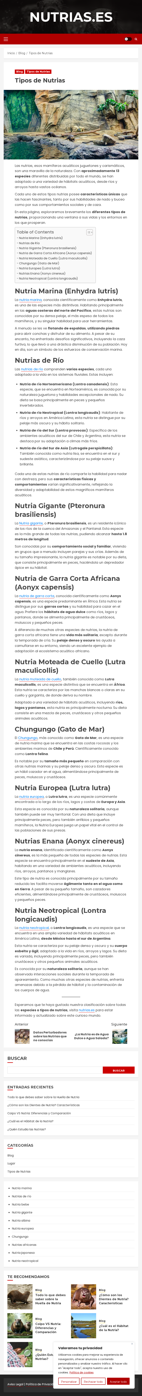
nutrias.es (87, 1010)
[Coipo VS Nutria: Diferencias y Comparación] (20, 1325)
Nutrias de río (21, 1196)
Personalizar (69, 1381)
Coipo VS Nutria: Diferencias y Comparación (39, 1113)
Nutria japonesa (23, 1253)
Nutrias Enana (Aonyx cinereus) (42, 273)
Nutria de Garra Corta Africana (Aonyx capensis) (55, 253)
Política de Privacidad (41, 1384)
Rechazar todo (93, 1381)
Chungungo (28, 737)
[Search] (136, 39)
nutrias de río (32, 369)
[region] (94, 1365)
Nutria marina (22, 1188)
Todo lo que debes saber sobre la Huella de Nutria (43, 1097)
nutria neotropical (34, 927)
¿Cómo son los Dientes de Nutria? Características (43, 1105)
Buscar (17, 1058)
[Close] (132, 1344)
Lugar (11, 1163)
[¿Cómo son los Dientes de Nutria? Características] (83, 1296)
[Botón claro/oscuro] (128, 39)
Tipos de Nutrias (38, 71)
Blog (19, 71)
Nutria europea (23, 1228)
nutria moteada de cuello (40, 679)
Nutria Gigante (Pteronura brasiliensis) (47, 248)
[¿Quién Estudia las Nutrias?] (20, 1354)
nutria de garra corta (36, 596)
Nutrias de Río (29, 243)
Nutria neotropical (25, 1261)
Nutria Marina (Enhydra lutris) (41, 238)
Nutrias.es (71, 17)
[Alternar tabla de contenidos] (88, 232)
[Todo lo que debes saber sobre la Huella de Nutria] (20, 1296)
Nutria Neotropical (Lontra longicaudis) (48, 278)
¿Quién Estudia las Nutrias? (26, 1129)
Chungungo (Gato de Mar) (39, 263)
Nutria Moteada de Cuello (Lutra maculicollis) (53, 258)
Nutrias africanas (24, 1245)
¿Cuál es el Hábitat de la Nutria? (30, 1121)
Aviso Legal (15, 1384)
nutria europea (31, 796)
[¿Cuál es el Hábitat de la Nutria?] (83, 1325)
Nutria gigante (31, 523)
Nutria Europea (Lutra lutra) (39, 268)
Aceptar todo (118, 1381)
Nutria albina (21, 1220)
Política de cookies (82, 1372)
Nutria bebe (20, 1204)
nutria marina (30, 299)
